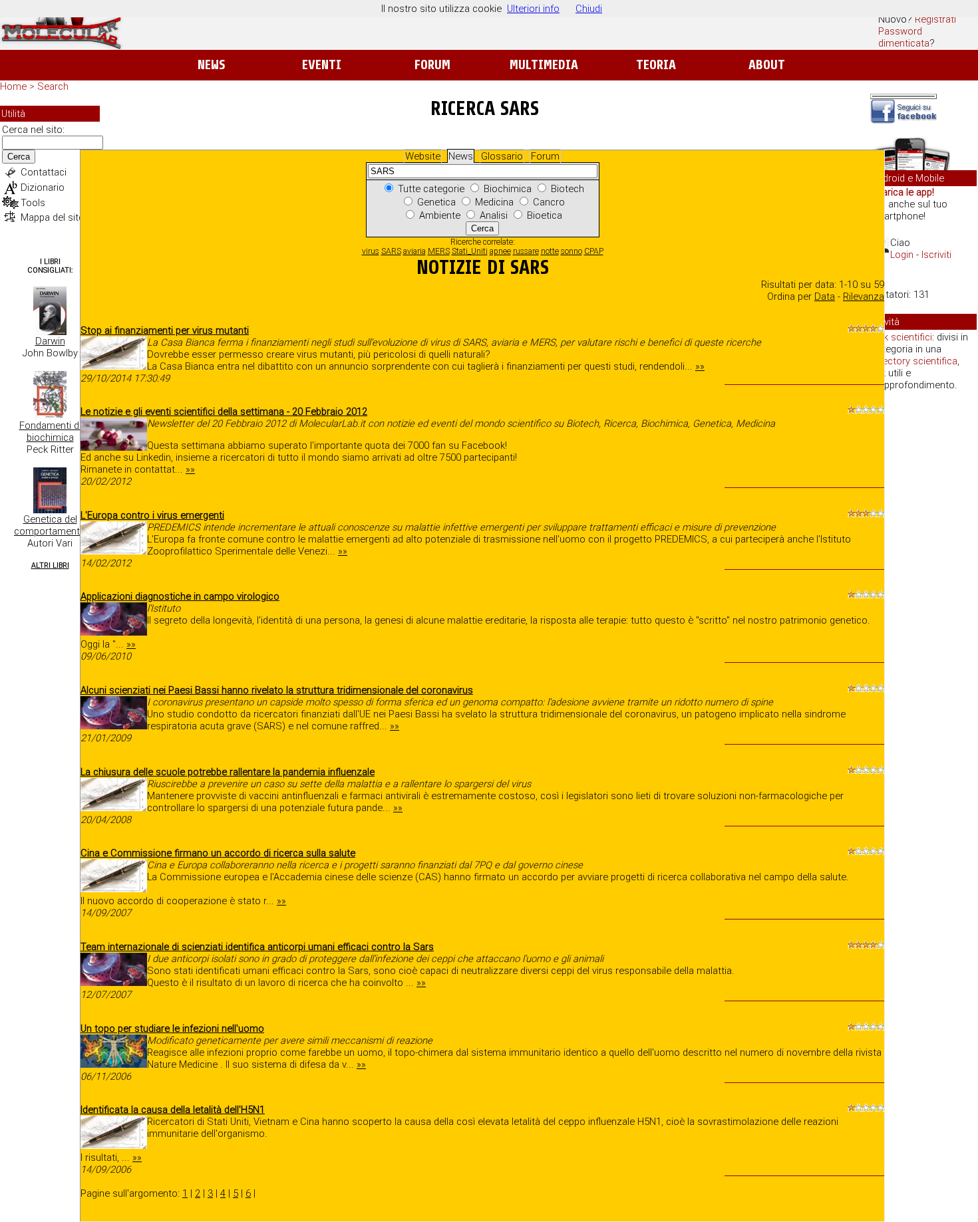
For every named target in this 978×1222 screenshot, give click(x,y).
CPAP (593, 251)
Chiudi (588, 9)
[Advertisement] (923, 605)
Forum (432, 64)
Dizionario (43, 187)
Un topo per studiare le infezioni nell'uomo (172, 1029)
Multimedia (544, 64)
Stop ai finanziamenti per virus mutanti (165, 330)
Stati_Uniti (470, 251)
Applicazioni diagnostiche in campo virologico (180, 596)
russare (526, 251)
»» (700, 366)
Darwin (50, 341)
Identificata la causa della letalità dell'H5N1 (173, 1110)
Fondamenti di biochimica (50, 431)
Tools (33, 203)
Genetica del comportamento (50, 525)
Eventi (321, 64)
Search (53, 86)
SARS (391, 251)
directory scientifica (914, 361)
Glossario (502, 156)
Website (422, 156)
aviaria (414, 251)
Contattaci (44, 172)
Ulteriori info (533, 9)
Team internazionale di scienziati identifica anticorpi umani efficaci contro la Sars (257, 947)
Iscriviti (936, 255)
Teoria (656, 64)
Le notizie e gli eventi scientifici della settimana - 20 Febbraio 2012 (224, 412)
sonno (571, 251)
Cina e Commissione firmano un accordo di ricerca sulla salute (218, 853)
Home (13, 86)
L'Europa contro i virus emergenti (152, 515)
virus (370, 251)
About (766, 64)
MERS (439, 251)
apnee (500, 251)
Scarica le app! (902, 192)
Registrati (935, 19)
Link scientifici (902, 337)
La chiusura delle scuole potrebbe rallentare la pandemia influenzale (228, 772)
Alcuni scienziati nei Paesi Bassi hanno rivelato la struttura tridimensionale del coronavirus (277, 690)
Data (824, 297)
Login (901, 255)
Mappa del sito (52, 217)
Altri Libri (50, 565)
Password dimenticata (903, 37)
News (211, 64)
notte (550, 251)
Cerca (18, 157)
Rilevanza (863, 297)
